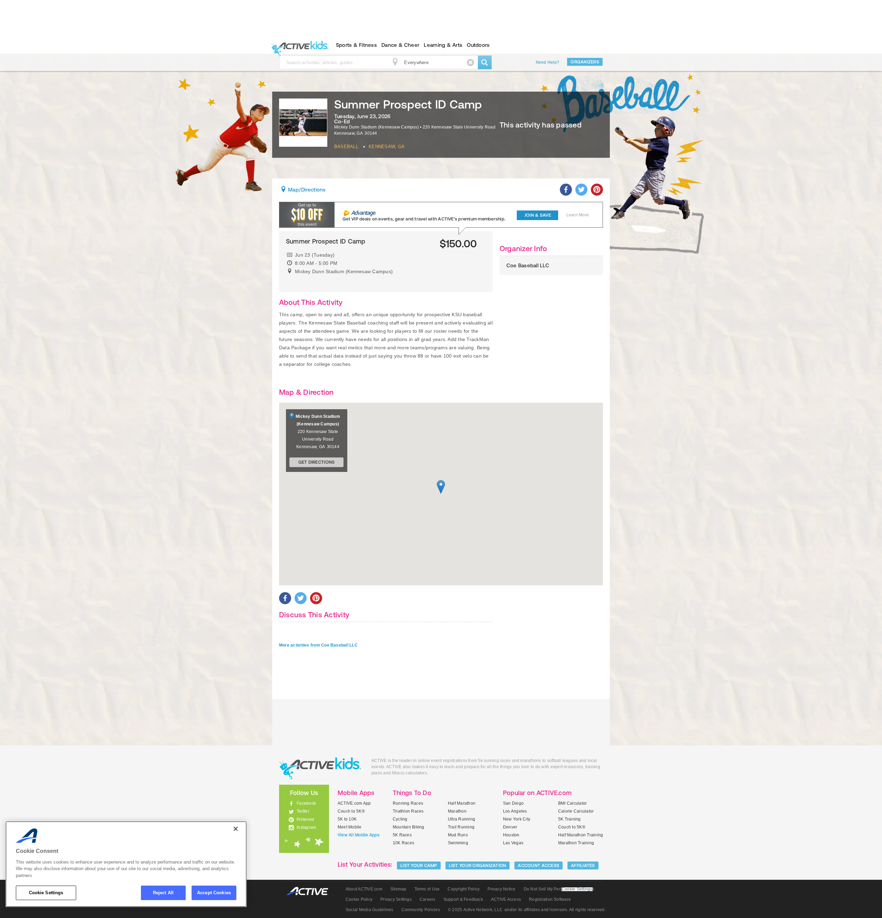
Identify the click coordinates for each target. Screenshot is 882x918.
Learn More (577, 215)
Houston (511, 835)
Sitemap (398, 889)
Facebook (306, 803)
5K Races (402, 835)
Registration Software (550, 899)
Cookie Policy (359, 899)
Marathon (457, 811)
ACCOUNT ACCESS (538, 865)
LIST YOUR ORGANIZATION (477, 865)
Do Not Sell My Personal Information (559, 889)
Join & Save (537, 215)
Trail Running (461, 827)
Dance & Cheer (400, 45)
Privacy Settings (396, 899)
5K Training (569, 819)
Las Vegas (513, 842)
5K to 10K (347, 819)
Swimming (458, 842)
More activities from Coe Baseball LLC (318, 645)
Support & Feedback (463, 899)
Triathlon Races (408, 811)
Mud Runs (458, 835)
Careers (427, 899)
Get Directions (316, 462)
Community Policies (420, 909)
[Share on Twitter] (581, 190)
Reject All (163, 892)
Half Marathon (461, 803)
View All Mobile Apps (358, 835)
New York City (516, 819)
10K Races (403, 842)
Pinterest (305, 819)
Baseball (346, 146)
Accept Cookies (214, 892)
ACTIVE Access (506, 899)
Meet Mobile (350, 827)
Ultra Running (461, 819)
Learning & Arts (443, 45)
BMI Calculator (572, 803)
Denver (510, 827)
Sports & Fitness (356, 45)
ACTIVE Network (310, 891)
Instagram (306, 827)
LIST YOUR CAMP (418, 865)
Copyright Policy (464, 889)
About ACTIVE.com (364, 889)
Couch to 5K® (351, 811)
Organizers (585, 61)
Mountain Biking (408, 827)
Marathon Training (576, 842)
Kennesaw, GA (386, 146)
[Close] (235, 828)
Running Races (408, 803)
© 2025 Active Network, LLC (475, 909)
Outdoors (478, 45)
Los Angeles (515, 811)
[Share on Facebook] (566, 190)
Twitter (303, 811)
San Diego (513, 803)
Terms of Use (427, 889)
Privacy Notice (501, 889)
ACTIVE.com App (354, 803)
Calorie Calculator (576, 811)
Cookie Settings (46, 892)
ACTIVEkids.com (298, 45)
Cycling (400, 819)
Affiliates (583, 865)
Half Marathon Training (580, 835)
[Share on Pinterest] (597, 190)
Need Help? (547, 62)
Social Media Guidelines (369, 909)
